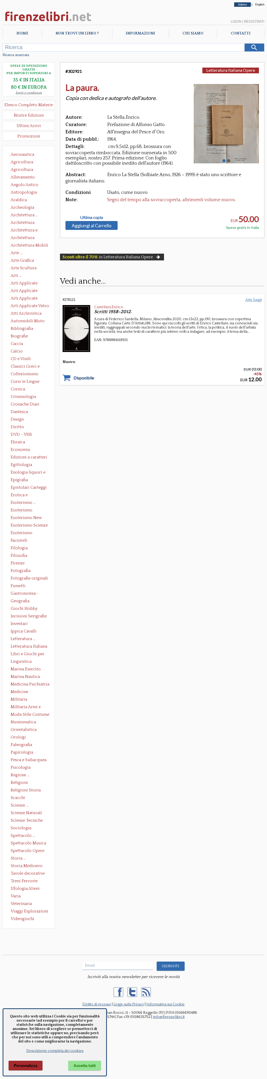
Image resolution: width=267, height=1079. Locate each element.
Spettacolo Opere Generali (27, 851)
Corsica (18, 389)
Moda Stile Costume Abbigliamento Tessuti (30, 715)
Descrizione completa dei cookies (54, 1051)
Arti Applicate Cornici (24, 291)
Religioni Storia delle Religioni (26, 791)
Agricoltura (22, 162)
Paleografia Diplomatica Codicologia (22, 745)
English (259, 4)
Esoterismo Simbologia (22, 533)
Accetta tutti (85, 1065)
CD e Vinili (21, 358)
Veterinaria (21, 903)
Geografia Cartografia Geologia (21, 601)
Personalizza (25, 1065)
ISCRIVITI (170, 966)
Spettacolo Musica (28, 843)
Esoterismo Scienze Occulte (29, 526)
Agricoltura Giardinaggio (23, 170)
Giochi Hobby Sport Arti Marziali (29, 609)
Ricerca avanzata (16, 55)
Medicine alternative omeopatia (21, 692)
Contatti (241, 33)
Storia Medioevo (27, 865)
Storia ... (18, 858)
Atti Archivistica (26, 313)
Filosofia (19, 555)
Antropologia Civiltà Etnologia (27, 193)
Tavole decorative (28, 873)
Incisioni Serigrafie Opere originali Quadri (29, 616)
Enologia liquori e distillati (28, 473)
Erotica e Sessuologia (22, 495)
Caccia (17, 343)
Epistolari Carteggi (29, 487)
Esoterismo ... (23, 502)
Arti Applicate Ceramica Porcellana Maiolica (29, 284)
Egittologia (21, 464)
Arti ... (16, 275)
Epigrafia (19, 480)
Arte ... (16, 253)
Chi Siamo (193, 33)
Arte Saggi (253, 300)
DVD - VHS (21, 434)
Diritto (17, 427)
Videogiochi (22, 918)
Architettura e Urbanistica (24, 231)
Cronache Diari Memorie (25, 405)
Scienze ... (19, 805)
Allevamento (23, 177)
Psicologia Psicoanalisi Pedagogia (22, 768)
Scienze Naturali (26, 812)
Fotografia (21, 570)
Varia (16, 896)
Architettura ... (24, 215)
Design (17, 419)
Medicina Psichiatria (30, 684)
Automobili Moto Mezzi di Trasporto (29, 321)
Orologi (18, 737)
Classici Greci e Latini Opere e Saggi (30, 367)
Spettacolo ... (23, 835)
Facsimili (19, 540)
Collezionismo (24, 374)
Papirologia (22, 752)
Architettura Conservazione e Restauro (26, 223)
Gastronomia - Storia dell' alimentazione (25, 594)
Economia (20, 449)
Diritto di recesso (96, 1004)
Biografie (19, 336)
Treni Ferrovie (24, 881)
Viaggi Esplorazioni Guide (29, 912)
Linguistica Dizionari (21, 662)
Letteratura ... (23, 638)
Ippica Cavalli (24, 631)
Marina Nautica (25, 676)
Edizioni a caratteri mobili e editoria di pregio (29, 458)
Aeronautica (22, 154)
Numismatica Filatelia (23, 722)
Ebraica (18, 442)
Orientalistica (24, 729)
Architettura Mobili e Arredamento (29, 246)
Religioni (19, 782)
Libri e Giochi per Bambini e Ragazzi (28, 654)
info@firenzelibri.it (169, 1017)
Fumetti (18, 585)
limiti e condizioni (29, 92)
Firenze (18, 563)
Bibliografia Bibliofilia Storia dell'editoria (26, 329)
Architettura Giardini (22, 238)
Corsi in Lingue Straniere (25, 382)
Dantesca (19, 411)
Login (236, 21)
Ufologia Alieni (25, 888)
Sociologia (21, 828)
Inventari (19, 623)
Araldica (19, 200)
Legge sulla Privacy (128, 1004)
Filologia (19, 548)
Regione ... (20, 775)
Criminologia (23, 396)
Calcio (17, 351)
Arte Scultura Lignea (24, 268)
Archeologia (22, 207)
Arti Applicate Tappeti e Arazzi (26, 299)
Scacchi (18, 797)
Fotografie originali (29, 578)
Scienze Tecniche (27, 820)
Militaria (19, 699)
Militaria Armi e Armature (26, 707)
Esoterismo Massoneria (21, 511)
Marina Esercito (26, 669)
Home (22, 33)
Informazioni (140, 33)
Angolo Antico (24, 184)
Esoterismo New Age (26, 518)
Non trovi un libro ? (77, 33)
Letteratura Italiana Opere (29, 647)
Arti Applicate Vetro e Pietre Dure (30, 306)
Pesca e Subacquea (28, 760)
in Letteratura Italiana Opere (108, 257)
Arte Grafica (22, 260)
